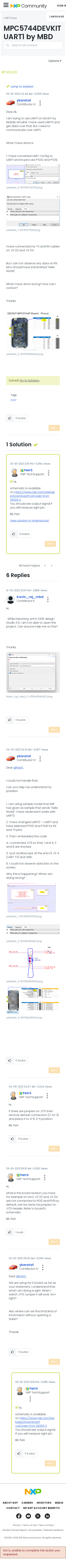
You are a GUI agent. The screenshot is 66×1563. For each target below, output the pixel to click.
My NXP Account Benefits (41, 1508)
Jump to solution (21, 87)
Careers (27, 1502)
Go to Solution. (30, 380)
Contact (13, 1508)
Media (59, 1502)
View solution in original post (29, 521)
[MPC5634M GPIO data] (45, 565)
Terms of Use (29, 1525)
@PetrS (18, 768)
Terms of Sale (45, 1525)
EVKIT (14, 400)
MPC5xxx (11, 18)
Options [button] (53, 61)
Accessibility (35, 1530)
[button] (40, 103)
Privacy (17, 1525)
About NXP (10, 1502)
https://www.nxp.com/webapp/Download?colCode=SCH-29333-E (32, 496)
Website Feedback (53, 1530)
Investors (44, 1502)
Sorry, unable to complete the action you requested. (31, 1552)
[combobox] (33, 45)
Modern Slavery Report (15, 1530)
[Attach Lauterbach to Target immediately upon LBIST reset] (51, 565)
